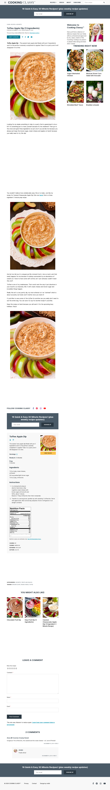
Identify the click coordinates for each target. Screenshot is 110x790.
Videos (61, 2)
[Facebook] (33, 408)
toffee (31, 584)
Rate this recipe (11, 665)
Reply (56, 743)
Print (48, 453)
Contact (34, 783)
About (69, 2)
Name (9, 697)
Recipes (53, 2)
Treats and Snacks (26, 582)
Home (8, 24)
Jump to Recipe (13, 37)
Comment (10, 672)
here (41, 195)
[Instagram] (40, 408)
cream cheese (25, 584)
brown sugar (16, 584)
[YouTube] (45, 408)
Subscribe (77, 2)
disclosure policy (34, 33)
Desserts (19, 24)
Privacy (26, 783)
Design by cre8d (45, 783)
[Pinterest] (37, 408)
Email (9, 706)
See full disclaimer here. (34, 539)
